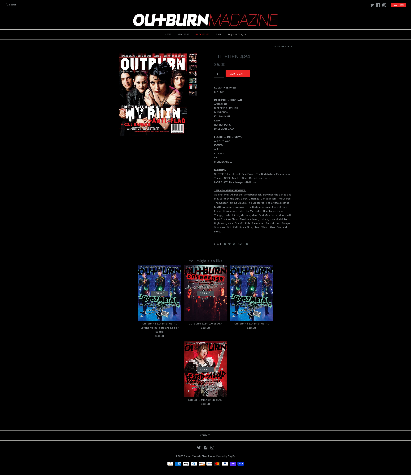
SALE (218, 34)
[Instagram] (384, 5)
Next (289, 46)
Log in (243, 34)
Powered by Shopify (225, 456)
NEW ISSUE (183, 34)
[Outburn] (205, 16)
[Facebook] (378, 5)
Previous (279, 46)
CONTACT (205, 435)
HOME (168, 34)
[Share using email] (246, 244)
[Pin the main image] (234, 244)
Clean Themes (208, 456)
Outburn (187, 456)
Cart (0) (399, 4)
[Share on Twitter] (229, 244)
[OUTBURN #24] (153, 55)
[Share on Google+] (240, 244)
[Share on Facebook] (225, 244)
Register (232, 34)
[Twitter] (372, 5)
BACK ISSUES (203, 34)
